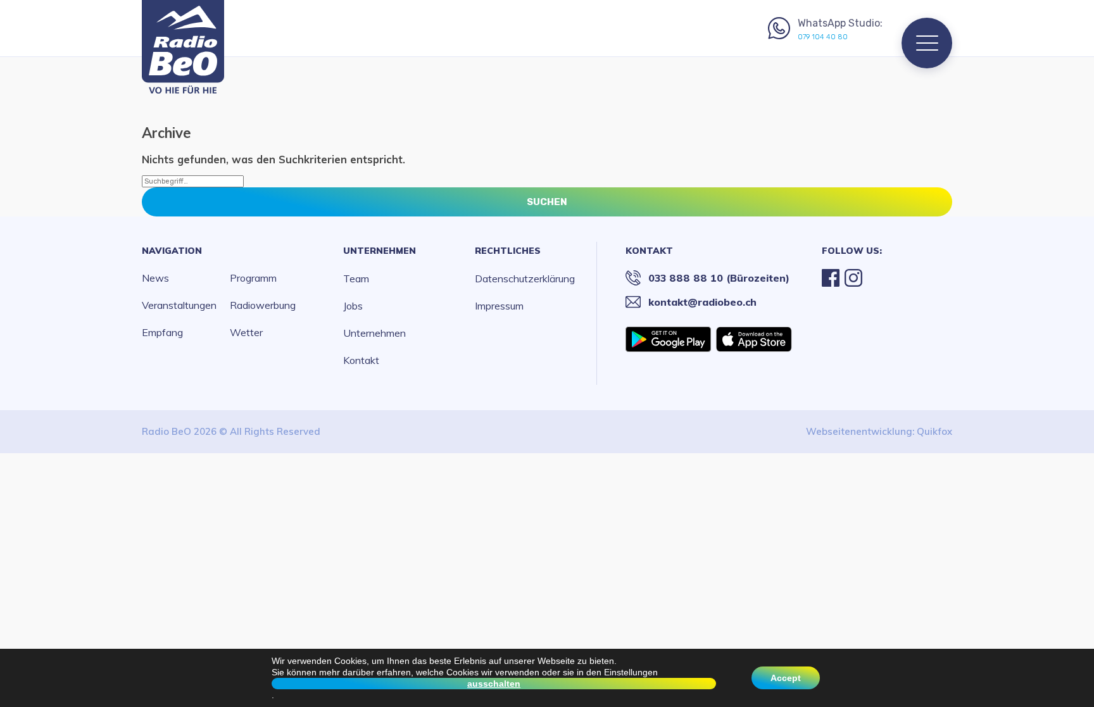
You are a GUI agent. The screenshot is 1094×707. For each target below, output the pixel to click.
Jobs (353, 305)
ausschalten (493, 684)
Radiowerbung (263, 305)
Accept (785, 678)
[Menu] (927, 43)
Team (356, 278)
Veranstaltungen (179, 305)
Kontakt (361, 360)
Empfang (162, 332)
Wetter (246, 332)
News (155, 278)
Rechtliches (508, 250)
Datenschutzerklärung (525, 278)
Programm (253, 278)
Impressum (499, 305)
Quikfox (934, 431)
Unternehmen (379, 250)
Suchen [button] (547, 202)
